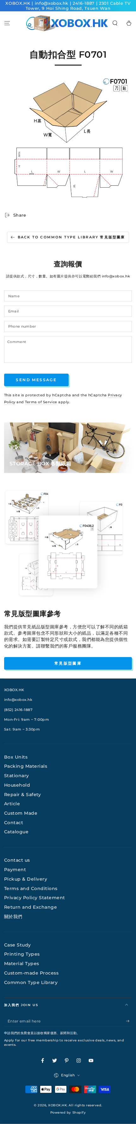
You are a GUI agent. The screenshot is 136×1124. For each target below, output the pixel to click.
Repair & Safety (22, 794)
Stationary (16, 775)
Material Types (21, 963)
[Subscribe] (129, 1021)
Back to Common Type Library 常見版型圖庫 (71, 237)
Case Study (17, 944)
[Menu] (7, 23)
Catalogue (16, 831)
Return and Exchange (30, 907)
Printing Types (22, 954)
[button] (115, 23)
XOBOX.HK (57, 1105)
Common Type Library (31, 982)
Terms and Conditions (31, 888)
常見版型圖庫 (68, 663)
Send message (36, 379)
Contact (13, 822)
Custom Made (21, 813)
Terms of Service (41, 402)
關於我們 (13, 916)
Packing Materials (25, 766)
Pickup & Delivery (25, 879)
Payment (15, 869)
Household (17, 785)
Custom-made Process (31, 972)
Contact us (17, 860)
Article (12, 803)
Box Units (16, 757)
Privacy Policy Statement (34, 897)
